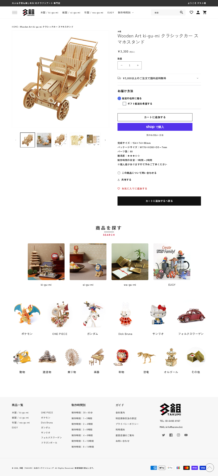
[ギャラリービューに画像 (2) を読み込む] (44, 140)
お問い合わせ (123, 440)
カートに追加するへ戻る (159, 201)
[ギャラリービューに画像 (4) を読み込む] (76, 140)
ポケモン (27, 334)
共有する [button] (126, 179)
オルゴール (171, 372)
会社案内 (120, 412)
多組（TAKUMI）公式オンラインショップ (36, 468)
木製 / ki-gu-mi (20, 412)
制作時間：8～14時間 (83, 446)
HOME (15, 26)
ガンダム (92, 334)
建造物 (47, 372)
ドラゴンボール (49, 442)
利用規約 (120, 429)
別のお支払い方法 (155, 134)
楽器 (96, 372)
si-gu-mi (88, 284)
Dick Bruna (125, 334)
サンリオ (158, 334)
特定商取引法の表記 (126, 418)
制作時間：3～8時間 (82, 429)
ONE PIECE (59, 334)
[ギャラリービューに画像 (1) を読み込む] (27, 140)
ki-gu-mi (46, 284)
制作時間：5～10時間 (83, 440)
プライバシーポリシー (127, 423)
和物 (121, 372)
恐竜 (146, 372)
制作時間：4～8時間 (82, 435)
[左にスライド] (15, 140)
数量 (120, 58)
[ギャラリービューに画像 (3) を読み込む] (60, 140)
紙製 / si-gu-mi (20, 417)
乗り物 (72, 372)
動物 (22, 372)
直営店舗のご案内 (125, 435)
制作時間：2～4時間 (82, 423)
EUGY (171, 284)
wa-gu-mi (130, 284)
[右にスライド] (105, 140)
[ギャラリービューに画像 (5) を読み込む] (93, 140)
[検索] (181, 12)
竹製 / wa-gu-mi (21, 422)
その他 (195, 372)
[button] (14, 12)
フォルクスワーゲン (191, 334)
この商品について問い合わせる (139, 172)
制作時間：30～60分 (82, 412)
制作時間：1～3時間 (82, 418)
